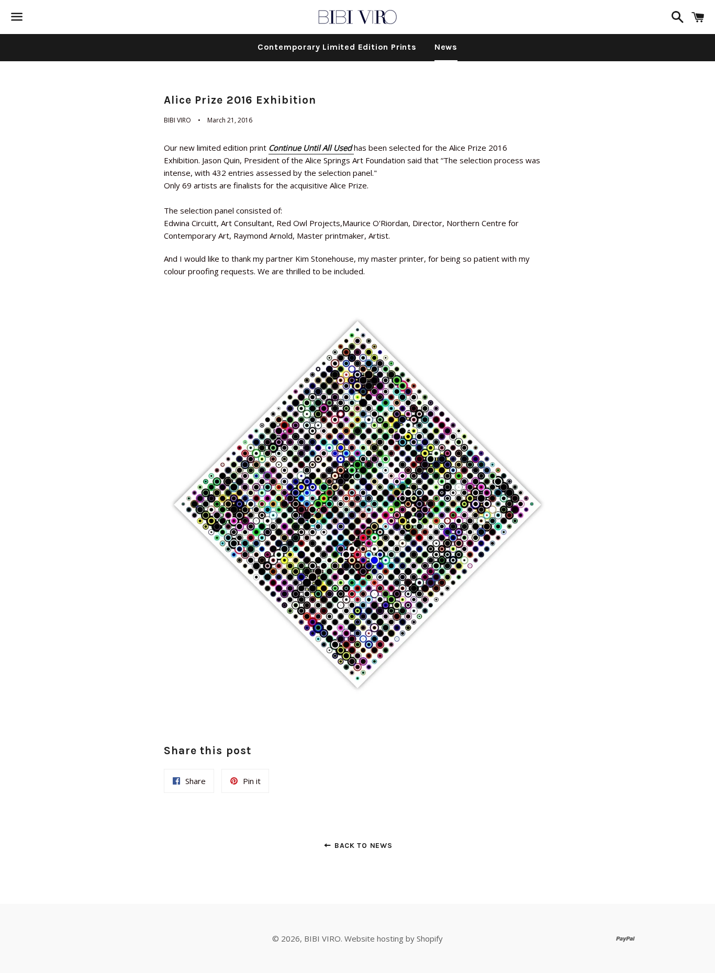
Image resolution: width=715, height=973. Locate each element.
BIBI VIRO (322, 938)
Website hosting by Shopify (393, 938)
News (445, 47)
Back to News (362, 845)
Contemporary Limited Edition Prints (337, 47)
